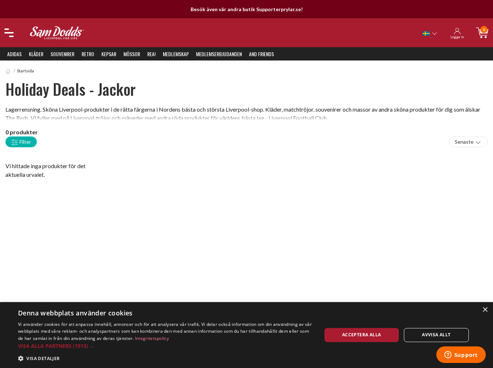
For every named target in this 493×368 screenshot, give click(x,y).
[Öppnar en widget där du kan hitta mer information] (461, 355)
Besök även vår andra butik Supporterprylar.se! (247, 9)
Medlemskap (176, 54)
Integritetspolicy (152, 338)
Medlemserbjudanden (219, 54)
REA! (151, 54)
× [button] (485, 310)
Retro (88, 54)
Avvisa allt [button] (436, 335)
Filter (24, 142)
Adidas (14, 54)
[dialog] (246, 335)
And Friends (261, 54)
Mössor (131, 54)
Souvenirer (62, 54)
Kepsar (108, 54)
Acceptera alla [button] (361, 335)
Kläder (36, 54)
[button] (165, 346)
